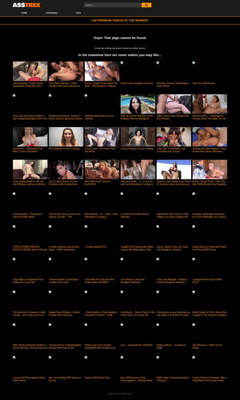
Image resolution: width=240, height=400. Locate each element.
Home (24, 13)
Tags (78, 13)
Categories (51, 13)
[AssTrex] (26, 5)
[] (146, 5)
